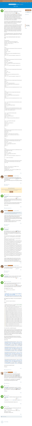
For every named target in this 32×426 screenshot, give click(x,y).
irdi (6, 212)
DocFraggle (6, 387)
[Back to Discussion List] (1, 1)
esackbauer (6, 196)
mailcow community (6, 1)
